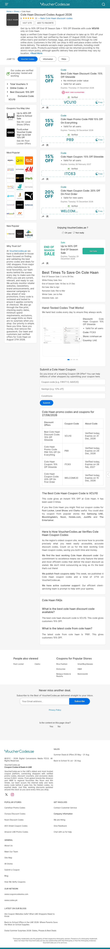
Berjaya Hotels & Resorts (63, 675)
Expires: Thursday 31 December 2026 (77, 88)
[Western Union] (11, 234)
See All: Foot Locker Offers (24, 142)
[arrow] (108, 474)
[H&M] (29, 169)
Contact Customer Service (65, 808)
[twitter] (6, 795)
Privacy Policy (55, 710)
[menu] (7, 4)
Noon (63, 517)
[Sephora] (20, 169)
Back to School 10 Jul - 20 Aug (67, 760)
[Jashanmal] (20, 196)
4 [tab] (77, 359)
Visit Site (27, 23)
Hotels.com (75, 517)
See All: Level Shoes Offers (23, 123)
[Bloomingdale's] (29, 187)
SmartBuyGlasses (85, 664)
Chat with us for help (63, 832)
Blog (6, 876)
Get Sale (93, 251)
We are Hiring (59, 820)
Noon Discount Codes (13, 820)
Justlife (87, 517)
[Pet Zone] (11, 214)
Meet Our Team (11, 851)
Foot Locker (48, 510)
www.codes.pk (10, 900)
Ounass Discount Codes (14, 814)
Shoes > (17, 11)
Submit (46, 402)
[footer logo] (28, 751)
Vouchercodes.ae (18, 251)
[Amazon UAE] (11, 160)
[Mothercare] (29, 205)
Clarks (76, 510)
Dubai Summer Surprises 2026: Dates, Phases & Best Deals (30, 930)
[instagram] (12, 795)
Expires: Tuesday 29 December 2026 (77, 130)
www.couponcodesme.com (16, 894)
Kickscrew (60, 669)
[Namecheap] (20, 214)
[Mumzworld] (11, 205)
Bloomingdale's (50, 517)
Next (79, 339)
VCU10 (70, 102)
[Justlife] (11, 196)
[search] (103, 4)
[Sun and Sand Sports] (20, 178)
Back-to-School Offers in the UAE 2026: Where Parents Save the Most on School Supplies (31, 923)
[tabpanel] (73, 336)
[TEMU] (29, 160)
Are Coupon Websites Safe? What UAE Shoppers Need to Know (29, 915)
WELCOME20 (71, 211)
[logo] (55, 4)
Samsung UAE (95, 513)
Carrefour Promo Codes (14, 808)
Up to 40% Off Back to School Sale (24, 119)
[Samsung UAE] (20, 205)
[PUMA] (29, 196)
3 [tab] (74, 359)
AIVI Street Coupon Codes (15, 826)
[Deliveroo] (20, 187)
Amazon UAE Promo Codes (16, 832)
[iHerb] (29, 178)
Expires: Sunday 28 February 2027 (76, 164)
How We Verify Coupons (14, 882)
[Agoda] (11, 169)
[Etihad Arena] (20, 234)
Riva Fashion (61, 664)
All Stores (8, 864)
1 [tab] (68, 359)
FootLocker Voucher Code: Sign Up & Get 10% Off (24, 136)
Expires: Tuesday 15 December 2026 (77, 201)
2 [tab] (71, 359)
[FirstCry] (11, 187)
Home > (9, 11)
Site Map (8, 857)
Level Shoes (62, 510)
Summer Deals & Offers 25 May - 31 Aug (71, 754)
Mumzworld (83, 674)
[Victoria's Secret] (11, 178)
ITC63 (70, 173)
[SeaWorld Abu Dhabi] (29, 234)
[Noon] (20, 160)
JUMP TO (10, 59)
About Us (8, 845)
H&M (80, 669)
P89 (70, 139)
